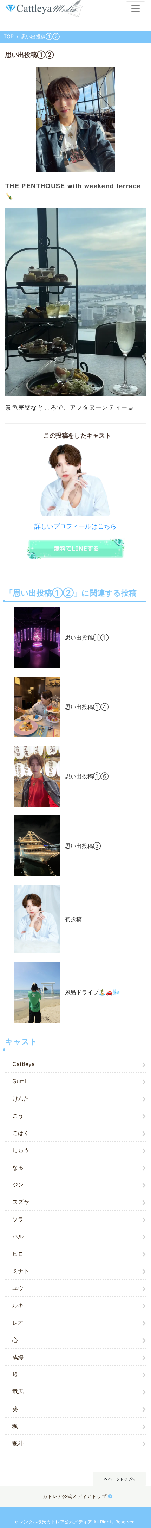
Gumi (19, 1081)
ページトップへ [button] (121, 1479)
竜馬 (18, 1391)
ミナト (20, 1270)
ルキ (18, 1305)
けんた (20, 1098)
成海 (18, 1357)
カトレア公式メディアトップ (74, 1496)
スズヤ (20, 1201)
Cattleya (23, 1063)
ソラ (18, 1219)
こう (18, 1115)
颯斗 (18, 1443)
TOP (9, 36)
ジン (18, 1184)
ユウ (18, 1288)
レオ (18, 1322)
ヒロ (18, 1253)
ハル (18, 1236)
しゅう (20, 1150)
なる (18, 1167)
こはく (20, 1132)
